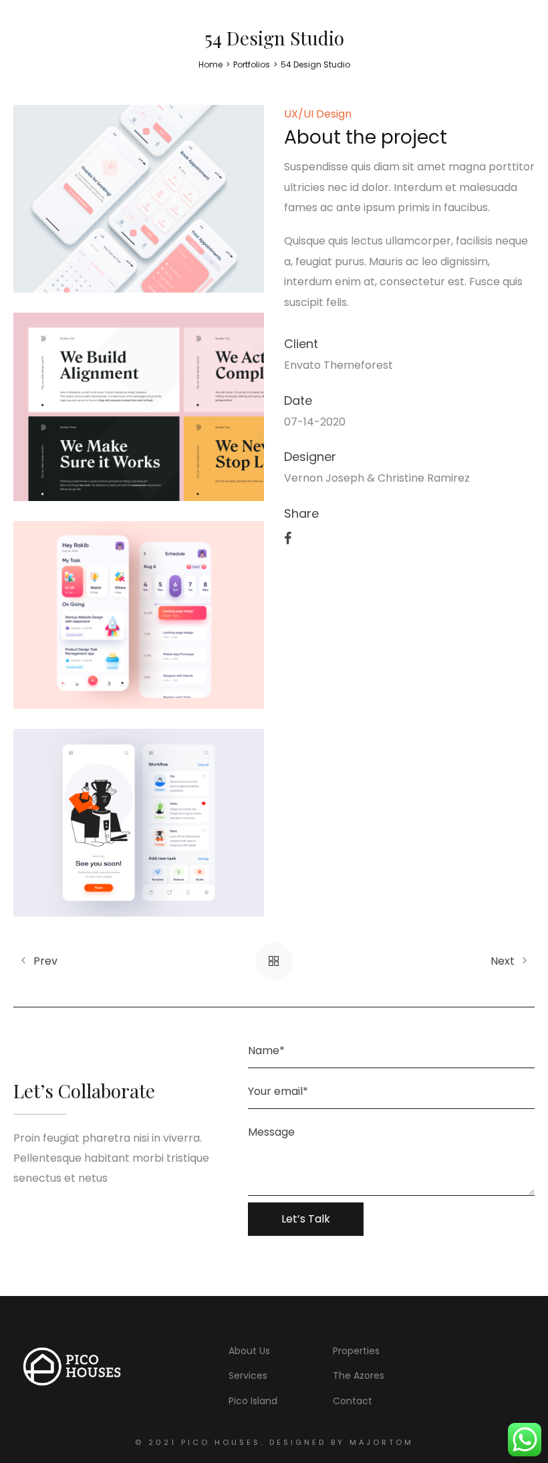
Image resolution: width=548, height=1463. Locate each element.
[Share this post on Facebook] (287, 537)
